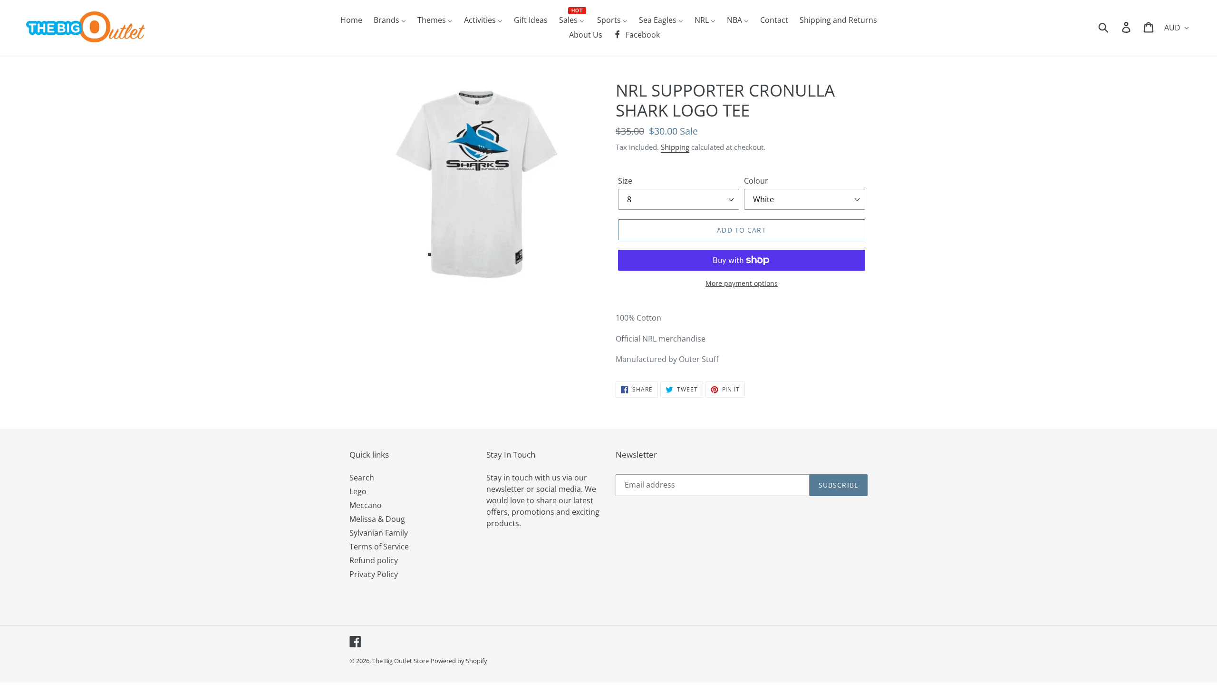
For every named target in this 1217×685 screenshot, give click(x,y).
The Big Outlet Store (400, 660)
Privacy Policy (373, 574)
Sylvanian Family (378, 533)
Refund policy (373, 560)
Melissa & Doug (377, 519)
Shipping (675, 147)
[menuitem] (351, 19)
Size (625, 181)
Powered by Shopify (459, 660)
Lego (358, 491)
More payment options (741, 283)
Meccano (365, 505)
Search (361, 477)
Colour (756, 181)
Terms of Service (379, 546)
